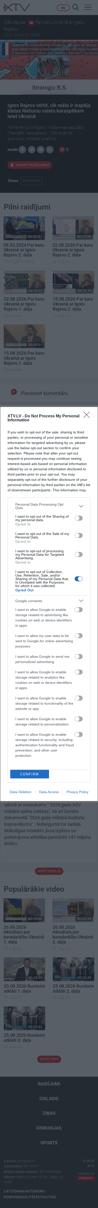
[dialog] (49, 604)
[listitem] (49, 506)
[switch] (79, 518)
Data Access (49, 792)
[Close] (88, 416)
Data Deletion (20, 792)
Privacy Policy (77, 792)
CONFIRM (29, 774)
